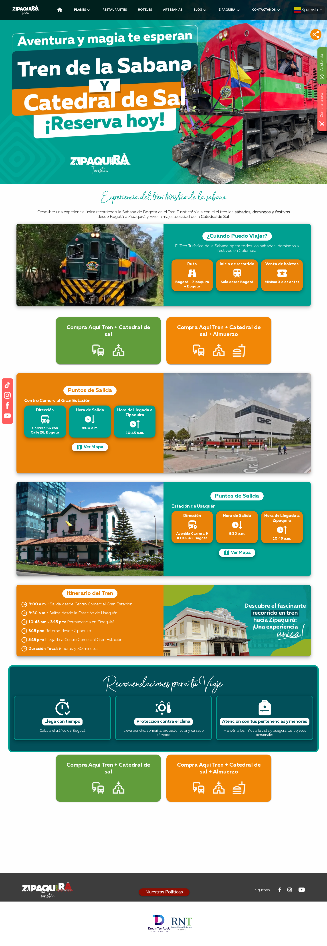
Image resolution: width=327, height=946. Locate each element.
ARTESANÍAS (172, 9)
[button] (315, 34)
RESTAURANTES (115, 9)
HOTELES (145, 9)
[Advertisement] (163, 842)
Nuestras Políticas (164, 892)
